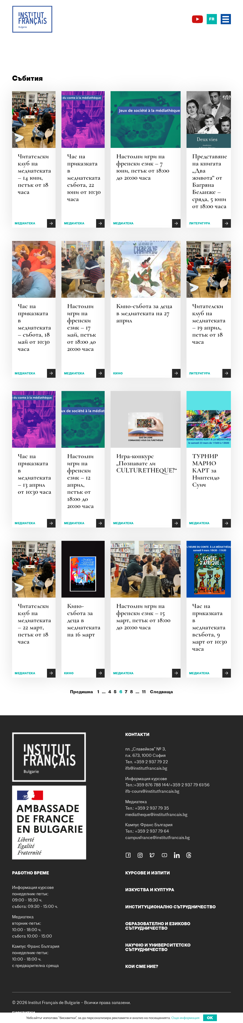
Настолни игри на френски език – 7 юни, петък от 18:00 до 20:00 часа (142, 167)
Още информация (185, 1018)
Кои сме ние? (141, 966)
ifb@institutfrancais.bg (146, 768)
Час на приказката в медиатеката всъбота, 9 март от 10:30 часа (209, 627)
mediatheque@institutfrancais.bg (156, 814)
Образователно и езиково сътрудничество (157, 925)
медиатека (25, 223)
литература (199, 223)
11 (144, 691)
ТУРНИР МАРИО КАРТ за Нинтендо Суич (206, 470)
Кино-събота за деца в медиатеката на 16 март (83, 620)
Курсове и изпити (147, 872)
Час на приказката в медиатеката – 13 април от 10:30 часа (34, 474)
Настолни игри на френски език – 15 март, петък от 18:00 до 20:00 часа (143, 616)
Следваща (161, 691)
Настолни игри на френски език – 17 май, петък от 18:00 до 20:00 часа (81, 327)
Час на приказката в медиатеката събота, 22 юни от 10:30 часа (84, 177)
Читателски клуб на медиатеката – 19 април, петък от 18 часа (208, 324)
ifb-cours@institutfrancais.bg (152, 791)
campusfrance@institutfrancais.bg (157, 837)
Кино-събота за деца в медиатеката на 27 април (144, 313)
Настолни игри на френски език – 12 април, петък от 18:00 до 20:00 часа (80, 481)
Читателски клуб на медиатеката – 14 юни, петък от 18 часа (34, 174)
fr (211, 19)
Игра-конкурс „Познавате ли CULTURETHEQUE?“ (146, 463)
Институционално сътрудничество (170, 906)
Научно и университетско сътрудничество (158, 947)
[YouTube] (197, 19)
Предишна (81, 691)
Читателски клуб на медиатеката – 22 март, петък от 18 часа (34, 624)
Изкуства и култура (149, 889)
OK (210, 1017)
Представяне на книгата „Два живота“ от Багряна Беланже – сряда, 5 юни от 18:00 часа (209, 181)
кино (118, 373)
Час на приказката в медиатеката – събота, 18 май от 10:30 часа (34, 327)
